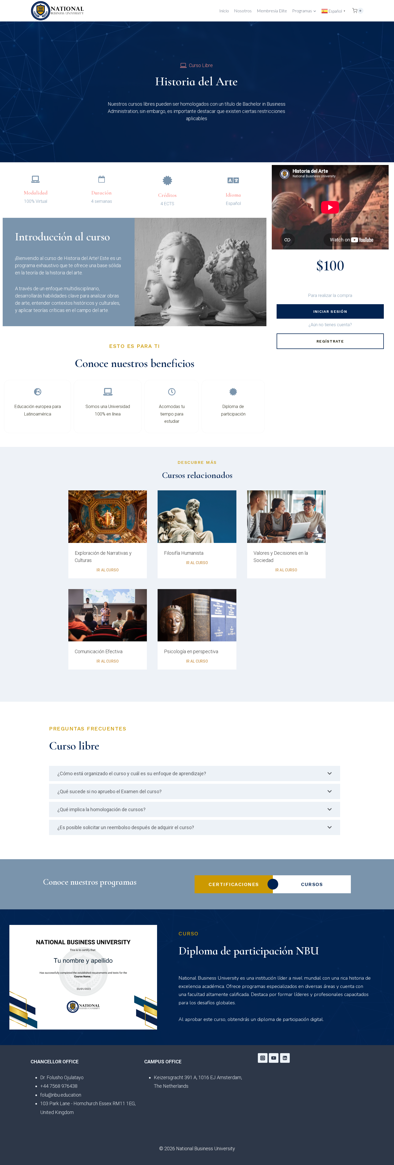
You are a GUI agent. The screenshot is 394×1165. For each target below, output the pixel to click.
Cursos (312, 884)
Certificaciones (234, 884)
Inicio (224, 10)
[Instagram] (262, 1058)
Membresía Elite (272, 10)
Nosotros (243, 10)
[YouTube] (273, 1058)
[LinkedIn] (285, 1058)
